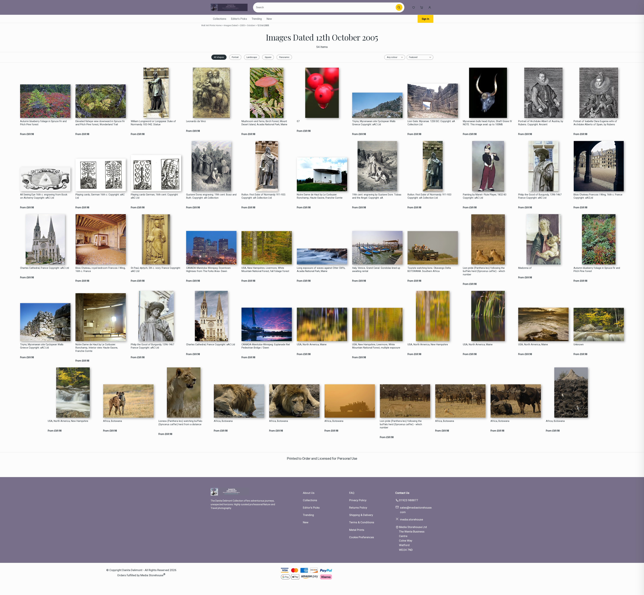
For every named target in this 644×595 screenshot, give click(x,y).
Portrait (235, 57)
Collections (219, 18)
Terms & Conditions (361, 522)
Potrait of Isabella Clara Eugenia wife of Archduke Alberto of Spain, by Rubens (595, 123)
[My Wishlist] (413, 7)
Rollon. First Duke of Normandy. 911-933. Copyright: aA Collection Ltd (263, 196)
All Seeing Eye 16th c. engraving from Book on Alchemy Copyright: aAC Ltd (43, 196)
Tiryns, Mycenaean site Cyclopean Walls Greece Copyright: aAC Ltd (373, 123)
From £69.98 (27, 134)
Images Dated (231, 25)
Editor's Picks (239, 18)
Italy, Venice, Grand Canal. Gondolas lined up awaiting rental (376, 270)
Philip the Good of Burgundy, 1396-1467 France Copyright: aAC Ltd (539, 196)
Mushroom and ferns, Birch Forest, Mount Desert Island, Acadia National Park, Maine (264, 123)
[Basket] (421, 7)
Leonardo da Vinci (196, 121)
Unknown (579, 344)
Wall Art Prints (208, 25)
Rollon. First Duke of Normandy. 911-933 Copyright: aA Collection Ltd (429, 196)
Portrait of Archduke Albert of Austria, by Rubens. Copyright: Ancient (540, 123)
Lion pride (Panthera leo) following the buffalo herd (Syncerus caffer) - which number (484, 271)
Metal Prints (356, 530)
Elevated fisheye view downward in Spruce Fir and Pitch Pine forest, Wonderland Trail (100, 123)
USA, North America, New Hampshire (428, 344)
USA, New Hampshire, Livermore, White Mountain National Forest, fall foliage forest (265, 270)
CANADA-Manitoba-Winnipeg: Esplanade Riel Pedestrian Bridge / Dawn (265, 346)
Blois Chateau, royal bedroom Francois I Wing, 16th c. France (100, 270)
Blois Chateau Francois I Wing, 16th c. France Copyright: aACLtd (598, 196)
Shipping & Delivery (361, 515)
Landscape (252, 57)
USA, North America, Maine (312, 344)
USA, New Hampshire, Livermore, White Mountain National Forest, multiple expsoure (376, 346)
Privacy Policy (357, 500)
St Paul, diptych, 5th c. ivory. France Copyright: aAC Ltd (156, 270)
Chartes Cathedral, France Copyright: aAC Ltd (44, 268)
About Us (308, 493)
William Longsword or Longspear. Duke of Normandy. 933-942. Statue (153, 123)
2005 (242, 25)
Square (268, 57)
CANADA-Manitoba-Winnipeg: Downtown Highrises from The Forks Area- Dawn (208, 270)
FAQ (351, 493)
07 (298, 121)
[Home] (229, 7)
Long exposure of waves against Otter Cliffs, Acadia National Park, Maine (321, 270)
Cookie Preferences (361, 537)
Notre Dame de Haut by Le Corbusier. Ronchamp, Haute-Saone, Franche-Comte (319, 196)
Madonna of (525, 268)
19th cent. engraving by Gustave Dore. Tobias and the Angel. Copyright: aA (376, 196)
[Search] (399, 7)
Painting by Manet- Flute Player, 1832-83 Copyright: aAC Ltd (484, 196)
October (251, 25)
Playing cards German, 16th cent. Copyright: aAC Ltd (154, 196)
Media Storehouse (151, 575)
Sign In (425, 18)
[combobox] (325, 7)
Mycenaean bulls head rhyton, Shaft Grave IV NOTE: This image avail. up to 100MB (487, 123)
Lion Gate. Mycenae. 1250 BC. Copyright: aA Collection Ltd (431, 123)
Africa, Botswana (112, 421)
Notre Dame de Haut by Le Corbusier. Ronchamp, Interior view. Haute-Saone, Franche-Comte (96, 348)
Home (219, 25)
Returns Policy (358, 507)
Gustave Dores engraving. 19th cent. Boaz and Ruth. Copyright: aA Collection (211, 196)
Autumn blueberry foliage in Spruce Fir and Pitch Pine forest (43, 123)
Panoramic (284, 57)
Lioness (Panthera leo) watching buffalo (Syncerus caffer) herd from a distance (180, 423)
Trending (257, 18)
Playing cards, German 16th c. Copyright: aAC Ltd (100, 196)
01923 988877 (408, 500)
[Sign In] (429, 7)
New (269, 18)
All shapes (219, 57)
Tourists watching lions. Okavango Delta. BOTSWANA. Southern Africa (429, 270)
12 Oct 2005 (263, 25)
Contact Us (402, 493)
